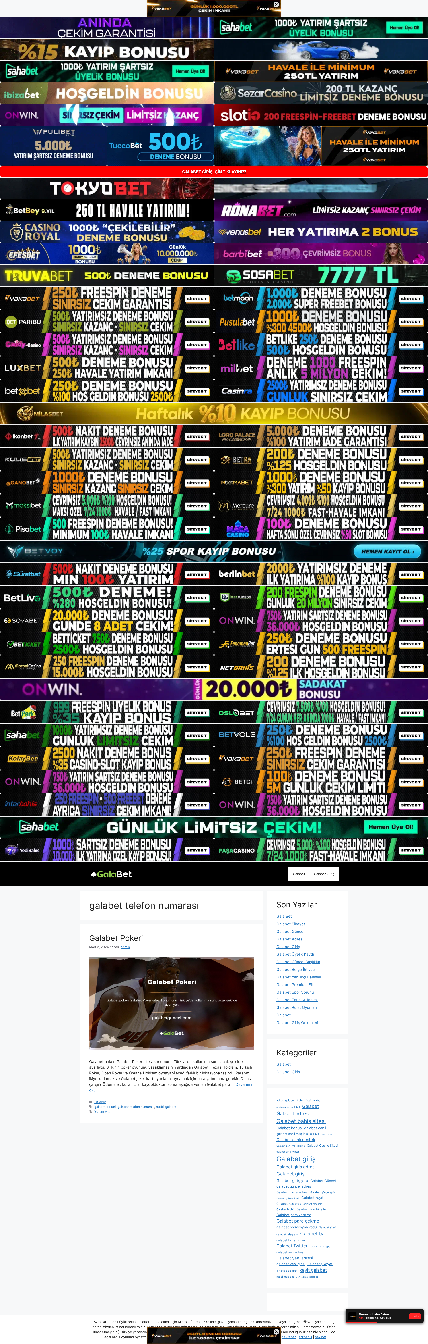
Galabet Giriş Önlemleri (297, 1022)
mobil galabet (166, 1107)
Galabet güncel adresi (292, 1192)
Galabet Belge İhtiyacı (295, 969)
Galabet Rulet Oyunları (296, 1007)
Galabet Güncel (290, 931)
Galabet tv (311, 1233)
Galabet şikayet (320, 1264)
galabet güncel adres (293, 1186)
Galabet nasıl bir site (311, 1209)
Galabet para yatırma (293, 1215)
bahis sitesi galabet (309, 1100)
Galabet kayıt (312, 1198)
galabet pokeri (105, 1107)
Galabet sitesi (327, 1227)
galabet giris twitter (287, 1151)
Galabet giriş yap (292, 1180)
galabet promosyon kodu (296, 1227)
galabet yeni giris (290, 1264)
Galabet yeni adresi (294, 1258)
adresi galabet (285, 1100)
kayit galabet (313, 1270)
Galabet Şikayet (290, 924)
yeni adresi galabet (307, 1276)
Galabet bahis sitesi (301, 1121)
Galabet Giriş (324, 874)
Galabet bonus (289, 1128)
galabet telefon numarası (135, 1107)
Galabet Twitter (291, 1245)
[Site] (107, 298)
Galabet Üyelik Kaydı (295, 954)
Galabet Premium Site (296, 984)
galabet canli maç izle (292, 1134)
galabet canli (315, 1128)
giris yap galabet (286, 1270)
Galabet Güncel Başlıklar (298, 962)
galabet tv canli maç (291, 1240)
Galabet (299, 874)
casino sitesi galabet (288, 1107)
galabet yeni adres (289, 1252)
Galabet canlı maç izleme (290, 1145)
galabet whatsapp (320, 1246)
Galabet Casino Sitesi (322, 1145)
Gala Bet (284, 916)
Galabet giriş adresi (296, 1166)
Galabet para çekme (297, 1221)
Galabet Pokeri (116, 938)
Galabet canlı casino (321, 1134)
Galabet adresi (293, 1113)
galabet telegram (287, 1234)
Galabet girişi (291, 1174)
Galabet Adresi (289, 939)
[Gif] (214, 413)
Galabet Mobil (285, 1209)
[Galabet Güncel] (111, 874)
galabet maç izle (312, 1204)
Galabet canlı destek (295, 1139)
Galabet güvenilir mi (287, 1198)
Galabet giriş (295, 1159)
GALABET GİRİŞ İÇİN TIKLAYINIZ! (214, 171)
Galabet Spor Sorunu (295, 992)
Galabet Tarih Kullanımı (297, 1000)
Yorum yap (102, 1111)
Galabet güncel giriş (322, 1192)
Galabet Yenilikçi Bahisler (298, 977)
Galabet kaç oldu (288, 1203)
